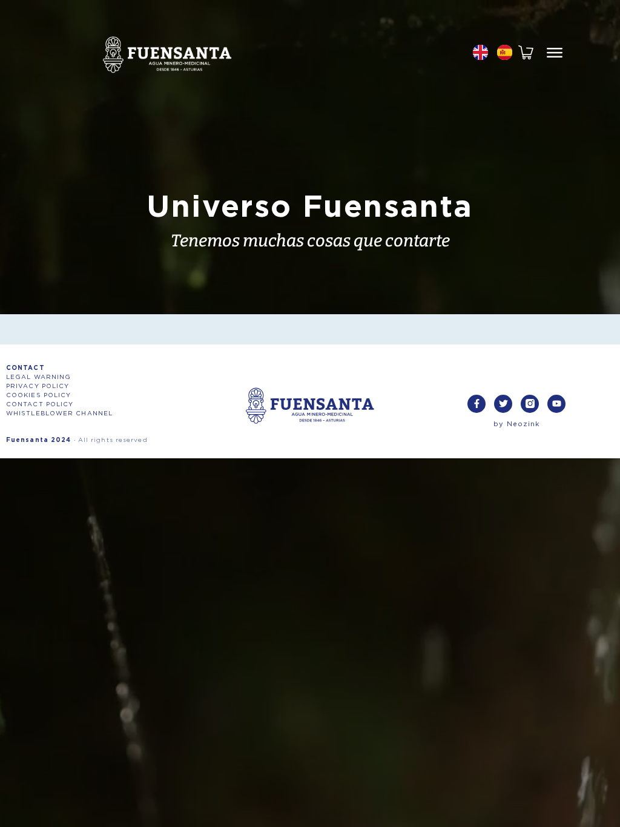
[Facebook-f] (476, 404)
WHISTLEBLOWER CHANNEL (59, 413)
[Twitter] (503, 404)
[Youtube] (556, 404)
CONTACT (25, 368)
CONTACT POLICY (39, 404)
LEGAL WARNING (38, 377)
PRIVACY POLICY (37, 386)
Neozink (523, 424)
